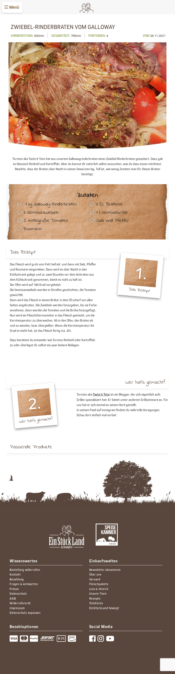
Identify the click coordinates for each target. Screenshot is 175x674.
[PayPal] (35, 640)
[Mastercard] (25, 640)
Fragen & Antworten (24, 584)
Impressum (17, 608)
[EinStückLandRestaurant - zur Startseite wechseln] (88, 8)
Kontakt (15, 574)
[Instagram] (102, 640)
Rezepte (95, 598)
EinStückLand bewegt (104, 608)
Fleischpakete (98, 584)
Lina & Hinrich (98, 589)
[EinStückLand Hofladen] (106, 537)
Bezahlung (17, 579)
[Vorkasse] (62, 640)
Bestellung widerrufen (25, 569)
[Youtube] (110, 640)
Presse (14, 589)
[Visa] (15, 640)
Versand (95, 579)
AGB (13, 598)
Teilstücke (96, 603)
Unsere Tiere (98, 593)
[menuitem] (12, 7)
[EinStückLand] (66, 537)
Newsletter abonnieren (105, 569)
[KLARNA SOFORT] (48, 640)
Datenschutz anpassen (25, 612)
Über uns (95, 574)
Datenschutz (18, 593)
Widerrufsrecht (20, 603)
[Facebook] (93, 640)
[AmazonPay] (72, 640)
